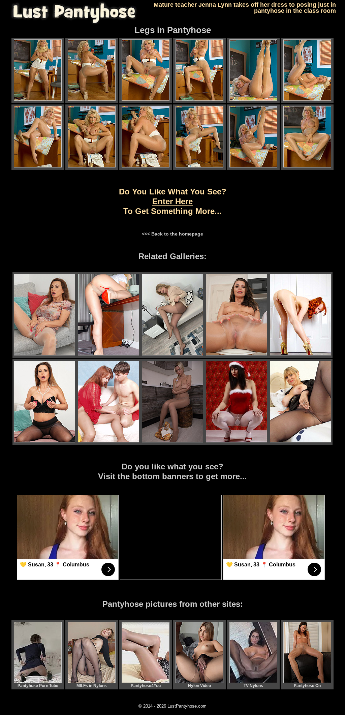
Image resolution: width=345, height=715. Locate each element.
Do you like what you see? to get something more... (172, 201)
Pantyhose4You (146, 685)
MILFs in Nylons (91, 685)
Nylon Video (199, 685)
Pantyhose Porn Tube (38, 685)
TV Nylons (253, 685)
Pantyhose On (307, 685)
